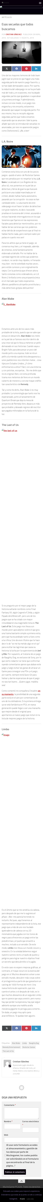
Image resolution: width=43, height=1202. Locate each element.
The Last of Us (8, 1051)
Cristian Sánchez (14, 34)
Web (6, 1134)
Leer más (30, 1198)
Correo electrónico (30, 1123)
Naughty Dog (34, 1043)
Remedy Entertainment (11, 1047)
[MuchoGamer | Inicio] (6, 3)
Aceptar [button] (22, 1199)
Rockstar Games (28, 1047)
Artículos (7, 17)
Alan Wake (16, 1043)
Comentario (10, 1105)
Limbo (24, 1043)
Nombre (8, 1121)
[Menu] (40, 3)
